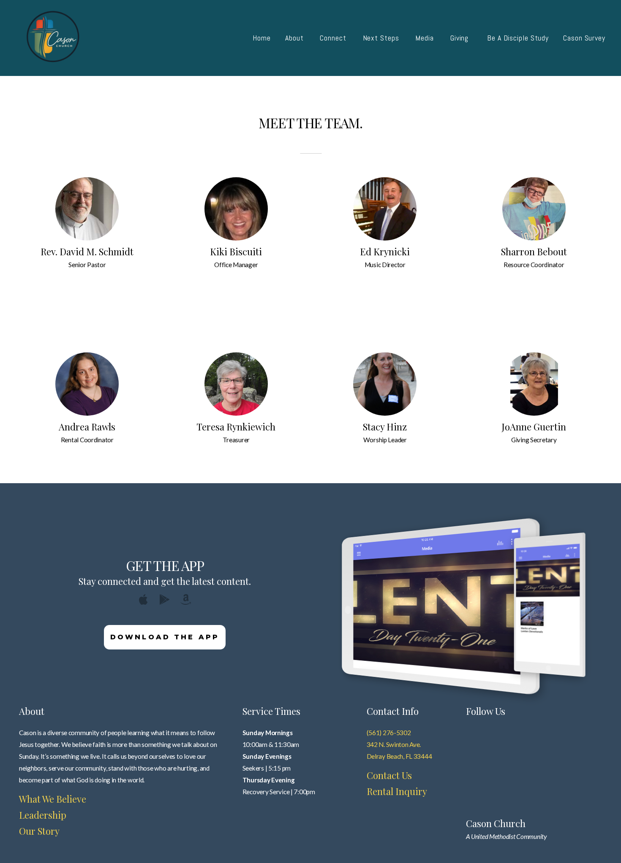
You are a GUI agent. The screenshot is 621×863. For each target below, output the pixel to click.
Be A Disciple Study (518, 38)
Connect (334, 38)
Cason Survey (584, 38)
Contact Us (389, 775)
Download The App (165, 637)
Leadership (42, 815)
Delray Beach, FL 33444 (399, 756)
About (295, 38)
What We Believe (52, 799)
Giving (461, 38)
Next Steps (382, 38)
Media (425, 38)
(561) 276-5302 (389, 732)
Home (262, 38)
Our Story (39, 831)
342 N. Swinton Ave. (394, 744)
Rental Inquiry (397, 791)
